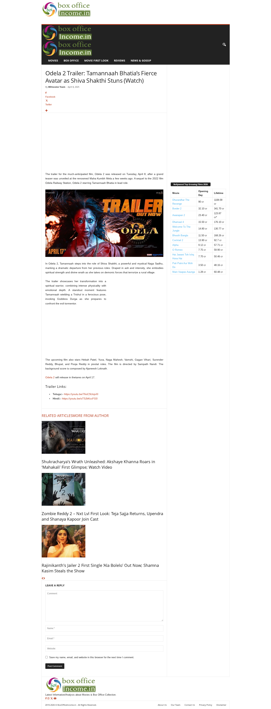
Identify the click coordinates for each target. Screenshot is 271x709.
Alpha (175, 245)
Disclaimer (221, 704)
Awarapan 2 (178, 215)
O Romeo (177, 249)
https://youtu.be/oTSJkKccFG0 (80, 398)
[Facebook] (46, 698)
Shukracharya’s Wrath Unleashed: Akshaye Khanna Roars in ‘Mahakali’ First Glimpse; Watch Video (98, 464)
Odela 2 (50, 377)
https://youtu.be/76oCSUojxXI (81, 394)
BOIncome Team (56, 86)
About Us (162, 704)
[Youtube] (55, 698)
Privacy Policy (205, 704)
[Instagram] (48, 698)
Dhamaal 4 (178, 222)
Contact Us (190, 704)
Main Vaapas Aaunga (183, 272)
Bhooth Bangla (180, 235)
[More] (104, 111)
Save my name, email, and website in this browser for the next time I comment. (91, 657)
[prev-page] (42, 578)
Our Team (175, 704)
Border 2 (176, 208)
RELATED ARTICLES (57, 415)
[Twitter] (52, 698)
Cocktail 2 (177, 240)
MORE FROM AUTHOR (90, 415)
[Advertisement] (159, 8)
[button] (224, 45)
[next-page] (44, 578)
